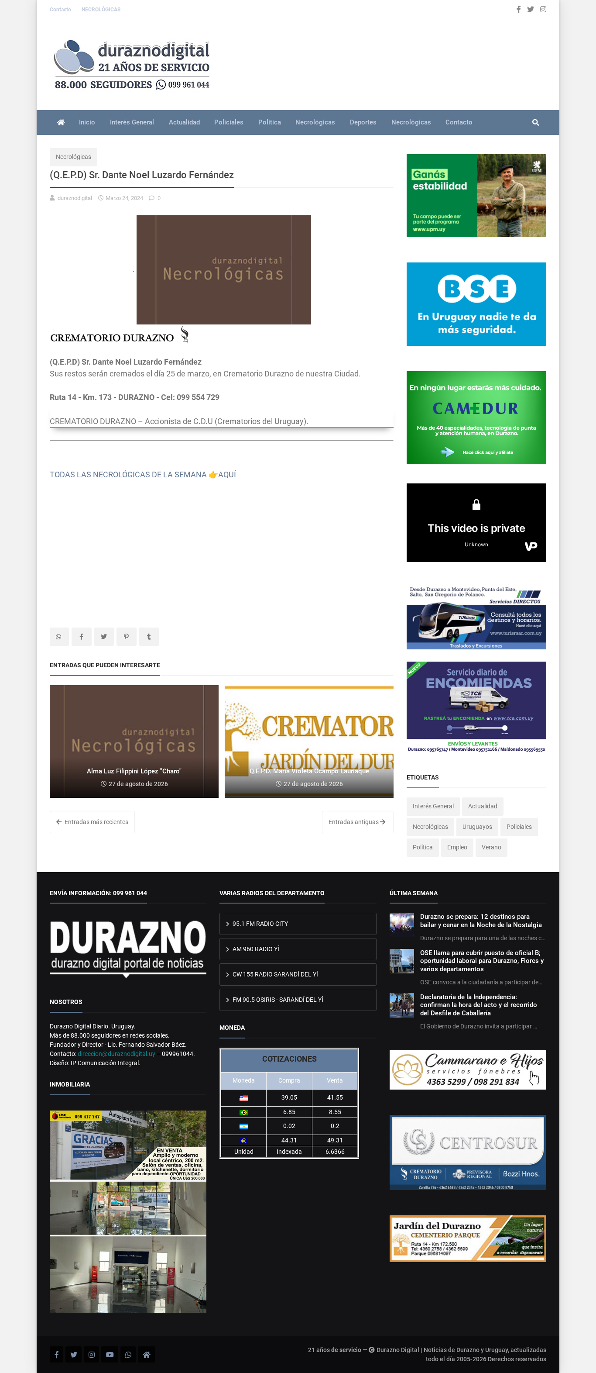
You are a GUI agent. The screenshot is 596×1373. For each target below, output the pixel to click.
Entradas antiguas (354, 821)
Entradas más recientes (95, 821)
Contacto (61, 10)
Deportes (363, 122)
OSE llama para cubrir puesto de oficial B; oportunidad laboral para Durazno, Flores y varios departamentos (482, 961)
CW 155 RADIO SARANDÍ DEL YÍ (274, 974)
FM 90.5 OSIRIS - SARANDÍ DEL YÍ (277, 999)
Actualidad (184, 122)
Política (269, 122)
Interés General (132, 122)
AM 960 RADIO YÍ (255, 948)
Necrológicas (315, 122)
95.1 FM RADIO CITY (259, 923)
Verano (491, 847)
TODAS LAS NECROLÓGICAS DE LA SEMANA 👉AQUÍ (143, 474)
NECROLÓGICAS (101, 10)
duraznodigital (74, 198)
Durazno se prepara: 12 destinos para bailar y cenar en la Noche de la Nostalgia (481, 920)
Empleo (457, 847)
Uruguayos (477, 826)
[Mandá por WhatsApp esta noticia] (59, 637)
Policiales (228, 122)
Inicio (87, 122)
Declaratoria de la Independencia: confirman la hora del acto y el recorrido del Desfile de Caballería (478, 1005)
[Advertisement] (222, 553)
